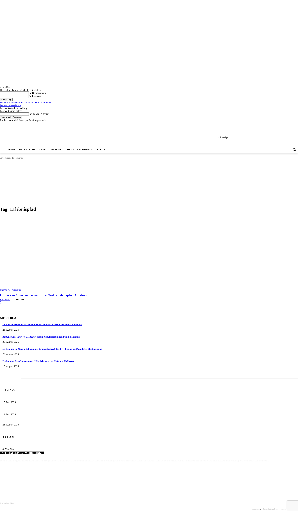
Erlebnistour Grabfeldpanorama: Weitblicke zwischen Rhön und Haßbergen (38, 361)
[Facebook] (279, 124)
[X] (287, 124)
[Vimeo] (292, 124)
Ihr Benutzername (37, 93)
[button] (294, 149)
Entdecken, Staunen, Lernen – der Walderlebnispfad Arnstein (43, 295)
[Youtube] (296, 124)
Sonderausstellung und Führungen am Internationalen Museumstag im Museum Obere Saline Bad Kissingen (49, 397)
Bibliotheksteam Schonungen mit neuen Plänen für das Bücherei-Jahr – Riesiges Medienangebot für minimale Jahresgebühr (56, 444)
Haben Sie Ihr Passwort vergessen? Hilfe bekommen (26, 102)
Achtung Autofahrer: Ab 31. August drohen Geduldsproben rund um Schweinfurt (41, 337)
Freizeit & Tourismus (10, 290)
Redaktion (5, 299)
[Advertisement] (149, 183)
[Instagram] (283, 124)
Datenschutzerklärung (10, 105)
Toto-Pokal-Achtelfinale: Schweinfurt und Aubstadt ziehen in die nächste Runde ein (42, 324)
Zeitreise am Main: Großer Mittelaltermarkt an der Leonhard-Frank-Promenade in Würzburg (43, 409)
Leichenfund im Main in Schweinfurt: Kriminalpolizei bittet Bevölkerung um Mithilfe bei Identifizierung (52, 349)
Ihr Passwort (35, 96)
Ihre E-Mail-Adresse (39, 114)
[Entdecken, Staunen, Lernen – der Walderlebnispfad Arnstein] (76, 253)
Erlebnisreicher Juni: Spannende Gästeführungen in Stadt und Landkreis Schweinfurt (39, 385)
